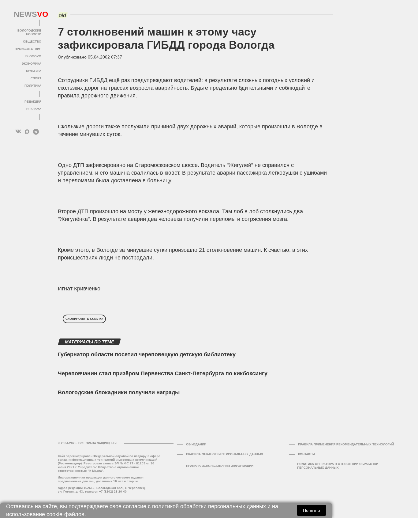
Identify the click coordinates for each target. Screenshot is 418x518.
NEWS (27, 14)
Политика (32, 85)
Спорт (36, 78)
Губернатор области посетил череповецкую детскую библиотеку (147, 354)
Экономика (31, 63)
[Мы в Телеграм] (36, 131)
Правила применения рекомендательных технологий (346, 444)
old (62, 15)
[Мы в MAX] (27, 131)
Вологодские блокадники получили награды (119, 392)
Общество (32, 41)
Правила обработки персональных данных (224, 454)
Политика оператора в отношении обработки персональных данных (337, 465)
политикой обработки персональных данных (209, 506)
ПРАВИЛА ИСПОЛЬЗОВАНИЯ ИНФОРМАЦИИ (219, 465)
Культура (33, 71)
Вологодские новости (29, 32)
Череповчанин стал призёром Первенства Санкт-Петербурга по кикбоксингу (162, 373)
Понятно (311, 510)
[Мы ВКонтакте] (18, 131)
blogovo (33, 56)
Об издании (196, 444)
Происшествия (28, 49)
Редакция (32, 101)
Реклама (33, 109)
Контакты (306, 454)
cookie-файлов (65, 514)
